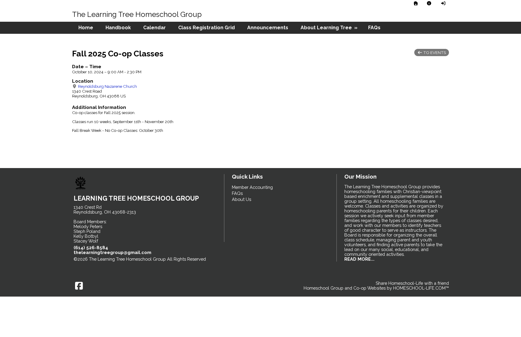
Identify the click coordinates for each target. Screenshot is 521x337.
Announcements (267, 27)
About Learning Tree (330, 27)
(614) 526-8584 (91, 247)
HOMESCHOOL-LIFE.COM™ (421, 288)
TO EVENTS (434, 52)
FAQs (374, 27)
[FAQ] (429, 3)
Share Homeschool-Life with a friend (412, 283)
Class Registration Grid (206, 27)
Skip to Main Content (99, 263)
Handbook (118, 27)
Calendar (154, 27)
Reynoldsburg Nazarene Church (107, 86)
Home (85, 27)
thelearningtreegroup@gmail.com (112, 252)
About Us (241, 199)
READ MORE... (359, 259)
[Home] (415, 3)
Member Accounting (252, 187)
